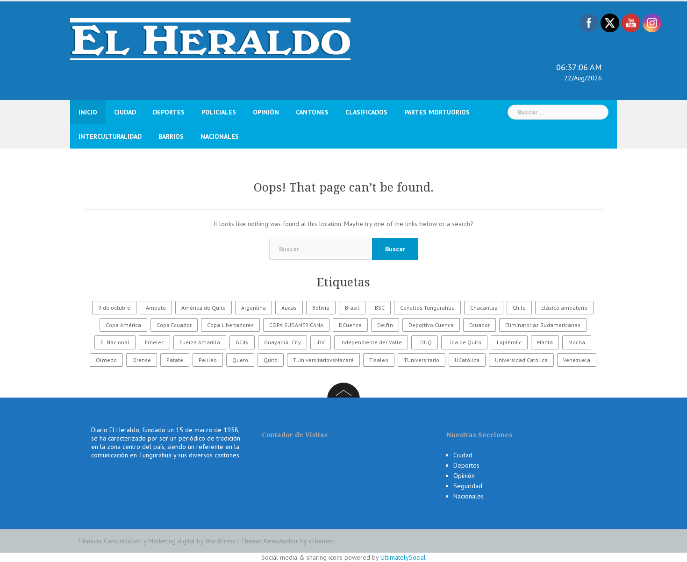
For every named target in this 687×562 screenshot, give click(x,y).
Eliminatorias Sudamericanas (542, 324)
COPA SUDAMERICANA (296, 324)
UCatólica (467, 359)
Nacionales (219, 136)
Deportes (169, 112)
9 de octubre (114, 307)
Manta (545, 342)
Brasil (352, 307)
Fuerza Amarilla (199, 342)
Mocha (576, 342)
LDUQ (424, 342)
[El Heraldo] (210, 38)
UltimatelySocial (403, 557)
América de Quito (203, 307)
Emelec (154, 342)
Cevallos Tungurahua (427, 307)
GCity (242, 342)
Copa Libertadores (230, 324)
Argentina (253, 307)
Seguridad (467, 486)
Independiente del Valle (371, 342)
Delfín (385, 324)
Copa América (123, 324)
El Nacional (114, 342)
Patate (174, 359)
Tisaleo (378, 359)
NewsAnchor (281, 541)
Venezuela (576, 359)
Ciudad (125, 112)
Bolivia (320, 307)
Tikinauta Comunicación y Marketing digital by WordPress (156, 541)
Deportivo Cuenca (431, 324)
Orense (141, 359)
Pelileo (208, 359)
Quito (271, 359)
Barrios (171, 136)
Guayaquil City (282, 342)
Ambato (156, 307)
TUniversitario (421, 359)
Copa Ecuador (174, 324)
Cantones (312, 112)
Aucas (289, 307)
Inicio (88, 112)
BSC (380, 307)
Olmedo (106, 359)
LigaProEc (509, 342)
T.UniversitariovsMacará (323, 359)
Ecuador (479, 324)
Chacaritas (483, 307)
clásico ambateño (564, 307)
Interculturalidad (110, 136)
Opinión (266, 112)
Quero (240, 359)
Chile (519, 307)
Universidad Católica (521, 359)
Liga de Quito (464, 342)
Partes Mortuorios (437, 112)
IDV (320, 342)
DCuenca (350, 324)
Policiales (218, 112)
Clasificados (366, 112)
